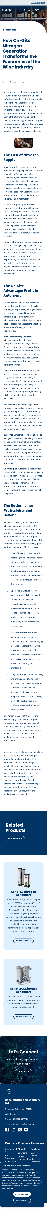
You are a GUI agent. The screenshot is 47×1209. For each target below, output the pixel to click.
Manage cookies (22, 1200)
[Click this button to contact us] (23, 10)
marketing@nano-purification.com (20, 1124)
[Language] (36, 10)
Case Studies (35, 3)
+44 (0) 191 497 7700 (19, 1119)
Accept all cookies (22, 1194)
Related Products (16, 827)
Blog (43, 3)
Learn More (22, 940)
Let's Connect (23, 1052)
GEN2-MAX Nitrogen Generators (23, 990)
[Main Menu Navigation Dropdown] (43, 10)
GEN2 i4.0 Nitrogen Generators (23, 893)
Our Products (15, 838)
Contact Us (24, 1071)
